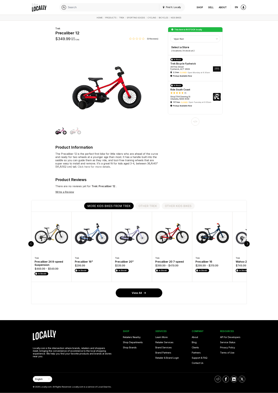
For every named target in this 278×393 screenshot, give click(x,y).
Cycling (152, 17)
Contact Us (197, 363)
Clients (195, 347)
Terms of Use (227, 352)
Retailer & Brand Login (167, 357)
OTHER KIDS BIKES (178, 206)
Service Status (227, 342)
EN (236, 7)
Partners (196, 352)
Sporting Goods (136, 17)
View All (137, 293)
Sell (211, 7)
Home (100, 17)
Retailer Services (164, 342)
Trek (121, 17)
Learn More (161, 337)
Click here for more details (93, 166)
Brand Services (163, 347)
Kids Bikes (176, 17)
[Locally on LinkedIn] (234, 379)
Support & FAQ (199, 357)
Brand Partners (163, 352)
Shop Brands (130, 347)
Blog (194, 342)
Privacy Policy (227, 347)
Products (110, 17)
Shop (200, 7)
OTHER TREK (148, 206)
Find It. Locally (173, 7)
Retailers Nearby (132, 337)
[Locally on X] (242, 379)
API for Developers (230, 337)
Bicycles (163, 17)
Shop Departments (133, 342)
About (223, 7)
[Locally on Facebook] (226, 379)
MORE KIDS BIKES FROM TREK (108, 206)
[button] (61, 131)
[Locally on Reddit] (218, 379)
